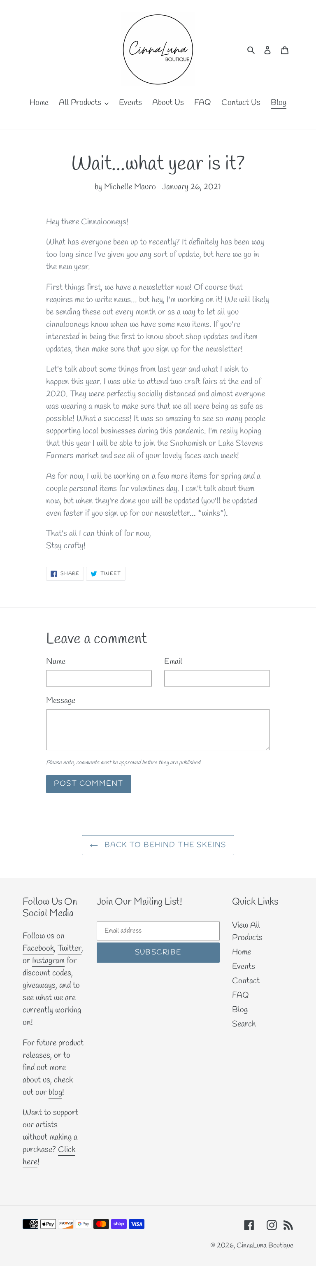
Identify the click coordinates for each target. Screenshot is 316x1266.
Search (244, 1024)
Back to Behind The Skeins (164, 845)
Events (243, 966)
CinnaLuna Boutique (265, 1245)
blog (55, 1092)
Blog (240, 1009)
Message (60, 700)
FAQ (240, 995)
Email (173, 661)
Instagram (48, 960)
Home (241, 952)
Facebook (38, 948)
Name (55, 661)
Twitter (69, 948)
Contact (246, 981)
